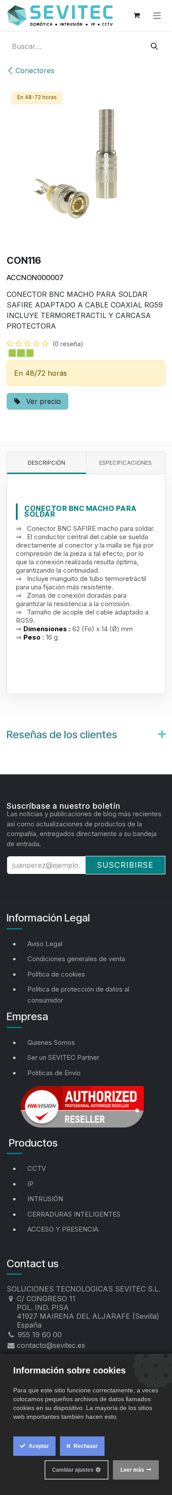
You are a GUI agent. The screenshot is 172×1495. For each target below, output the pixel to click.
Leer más (132, 1470)
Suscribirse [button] (125, 865)
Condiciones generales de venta (76, 959)
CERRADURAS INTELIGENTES (73, 1214)
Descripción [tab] (46, 462)
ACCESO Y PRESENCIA (62, 1229)
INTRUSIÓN (45, 1199)
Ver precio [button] (42, 401)
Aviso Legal (44, 944)
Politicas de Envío (54, 1073)
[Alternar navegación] (157, 15)
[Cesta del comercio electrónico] (136, 15)
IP (30, 1184)
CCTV (36, 1168)
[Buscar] (154, 46)
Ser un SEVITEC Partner (63, 1057)
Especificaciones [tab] (125, 462)
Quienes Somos (51, 1042)
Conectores (34, 70)
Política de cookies (56, 974)
